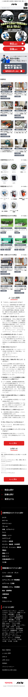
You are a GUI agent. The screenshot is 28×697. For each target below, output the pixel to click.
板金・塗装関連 (7, 590)
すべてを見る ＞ (24, 160)
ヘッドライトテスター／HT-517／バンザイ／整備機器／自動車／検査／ (20, 113)
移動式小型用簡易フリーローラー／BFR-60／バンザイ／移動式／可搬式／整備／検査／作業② (6, 113)
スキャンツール (7, 601)
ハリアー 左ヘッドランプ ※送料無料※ (20, 230)
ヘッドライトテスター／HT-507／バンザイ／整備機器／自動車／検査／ (20, 151)
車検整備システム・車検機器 (6, 91)
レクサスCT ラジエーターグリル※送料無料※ (6, 230)
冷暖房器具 (5, 594)
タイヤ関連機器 (7, 576)
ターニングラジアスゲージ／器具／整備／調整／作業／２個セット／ (20, 132)
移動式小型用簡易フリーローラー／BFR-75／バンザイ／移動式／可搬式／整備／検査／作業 (20, 94)
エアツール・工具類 (8, 583)
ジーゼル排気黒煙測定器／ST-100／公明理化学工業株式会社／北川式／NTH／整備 (6, 151)
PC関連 (4, 597)
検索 (25, 7)
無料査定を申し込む (12, 71)
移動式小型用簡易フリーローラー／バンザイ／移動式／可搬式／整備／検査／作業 (6, 132)
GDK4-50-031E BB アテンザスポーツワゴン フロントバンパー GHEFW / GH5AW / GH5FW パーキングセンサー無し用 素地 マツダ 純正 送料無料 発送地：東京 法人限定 (20, 247)
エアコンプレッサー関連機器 (11, 580)
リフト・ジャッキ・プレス (10, 572)
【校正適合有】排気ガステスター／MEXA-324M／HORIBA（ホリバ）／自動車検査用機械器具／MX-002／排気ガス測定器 (6, 94)
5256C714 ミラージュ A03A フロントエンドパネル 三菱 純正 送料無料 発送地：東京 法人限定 (6, 247)
